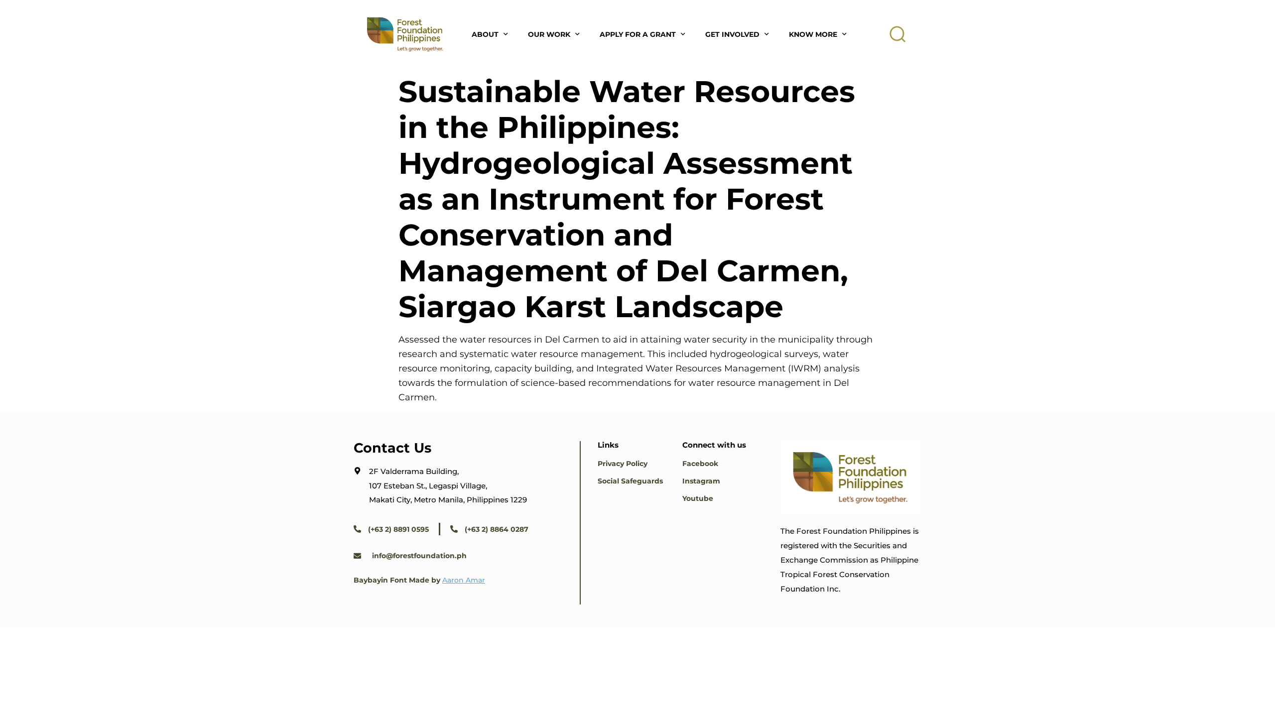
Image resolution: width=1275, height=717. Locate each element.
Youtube (697, 498)
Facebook (700, 463)
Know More (813, 34)
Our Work (549, 34)
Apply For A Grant (638, 34)
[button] (898, 34)
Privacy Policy (622, 463)
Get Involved (732, 34)
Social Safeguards (630, 481)
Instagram (701, 481)
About (485, 34)
